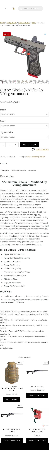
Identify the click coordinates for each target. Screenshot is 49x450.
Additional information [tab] (19, 170)
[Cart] (14, 8)
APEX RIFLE (37, 386)
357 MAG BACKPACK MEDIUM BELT (11, 388)
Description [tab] (5, 170)
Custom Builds (24, 23)
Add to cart (29, 144)
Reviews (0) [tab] (32, 170)
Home (2, 23)
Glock (34, 23)
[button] (45, 34)
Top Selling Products (38, 157)
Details (4, 164)
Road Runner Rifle (11, 430)
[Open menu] (9, 8)
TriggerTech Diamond (37, 430)
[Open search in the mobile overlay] (30, 8)
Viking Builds (12, 23)
